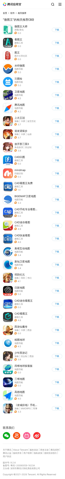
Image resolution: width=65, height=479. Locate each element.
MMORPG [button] (26, 408)
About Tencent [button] (20, 449)
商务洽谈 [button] (44, 449)
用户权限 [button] (27, 453)
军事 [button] (35, 408)
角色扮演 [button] (19, 147)
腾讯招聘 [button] (54, 449)
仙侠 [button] (29, 134)
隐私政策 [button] (38, 453)
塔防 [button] (23, 278)
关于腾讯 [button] (7, 449)
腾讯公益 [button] (7, 453)
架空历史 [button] (31, 121)
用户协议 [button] (7, 456)
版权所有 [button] (17, 453)
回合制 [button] (28, 147)
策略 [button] (17, 121)
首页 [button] (5, 13)
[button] (12, 4)
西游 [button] (29, 330)
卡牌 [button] (23, 121)
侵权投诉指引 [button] (50, 453)
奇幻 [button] (29, 278)
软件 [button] (12, 13)
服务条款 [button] (34, 449)
